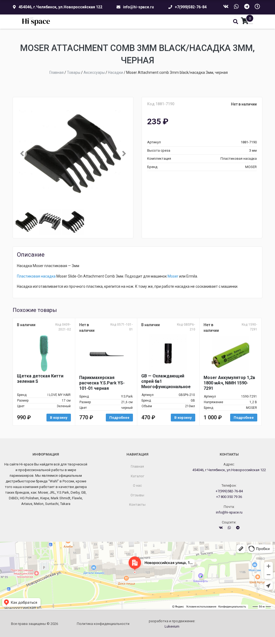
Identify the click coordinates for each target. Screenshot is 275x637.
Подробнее (119, 418)
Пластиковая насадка (36, 276)
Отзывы (137, 495)
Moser (173, 276)
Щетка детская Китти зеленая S (40, 378)
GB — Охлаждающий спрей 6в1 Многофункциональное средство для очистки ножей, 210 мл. (166, 381)
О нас (137, 485)
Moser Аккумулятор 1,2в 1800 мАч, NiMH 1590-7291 (229, 383)
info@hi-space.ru (138, 7)
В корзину (58, 418)
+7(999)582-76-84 (191, 7)
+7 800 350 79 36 (229, 497)
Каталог (137, 476)
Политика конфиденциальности (103, 624)
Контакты (137, 505)
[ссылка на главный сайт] (36, 21)
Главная (137, 466)
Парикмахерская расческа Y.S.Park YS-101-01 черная (102, 383)
